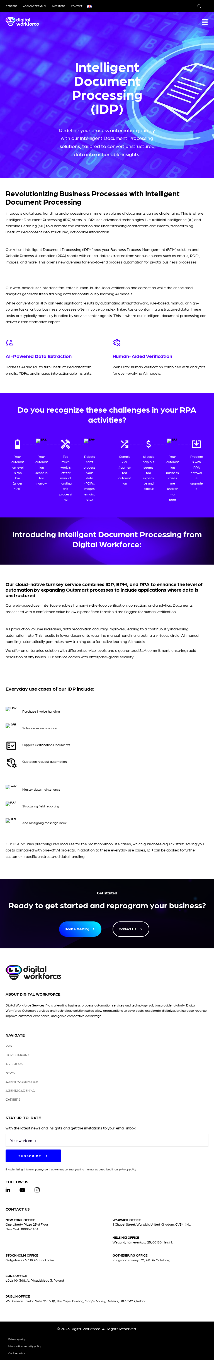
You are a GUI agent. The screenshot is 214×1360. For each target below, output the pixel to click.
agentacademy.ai (34, 6)
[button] (33, 1156)
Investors (58, 6)
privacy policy (127, 1169)
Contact (76, 6)
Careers (11, 6)
